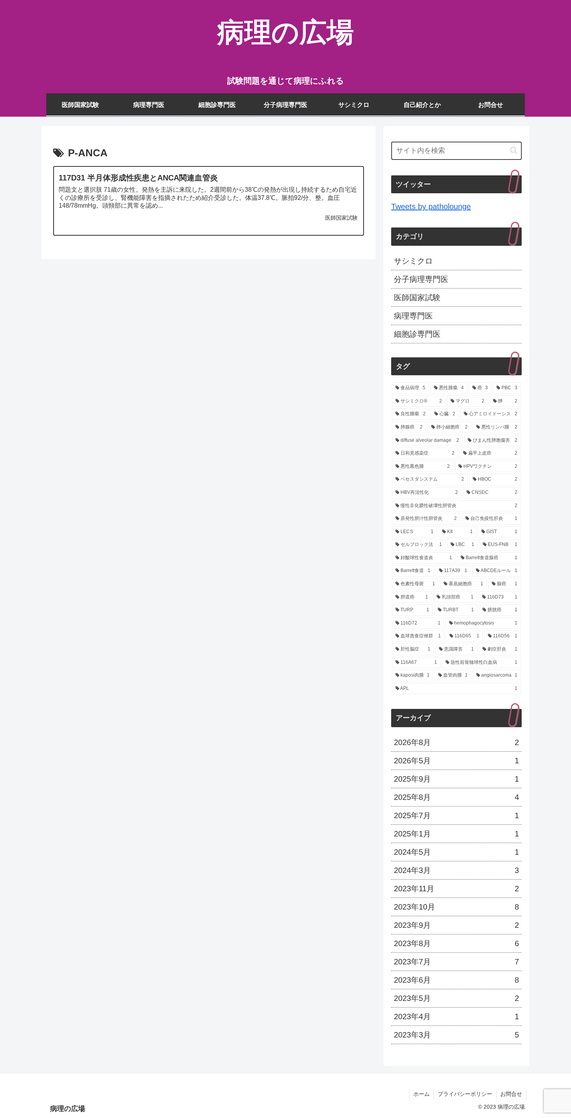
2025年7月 (456, 815)
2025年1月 (456, 833)
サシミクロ (413, 261)
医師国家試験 (417, 297)
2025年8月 (456, 797)
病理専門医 (413, 315)
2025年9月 (456, 779)
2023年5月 (456, 998)
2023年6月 (456, 980)
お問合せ (511, 1094)
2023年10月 (456, 907)
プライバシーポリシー (465, 1094)
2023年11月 (456, 888)
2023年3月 (456, 1035)
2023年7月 (456, 961)
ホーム (421, 1094)
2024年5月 (456, 852)
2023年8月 (456, 943)
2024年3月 (456, 870)
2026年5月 (456, 760)
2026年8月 (456, 742)
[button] (514, 150)
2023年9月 (456, 925)
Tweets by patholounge (431, 206)
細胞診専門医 (417, 334)
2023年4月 (456, 1016)
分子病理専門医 (421, 279)
